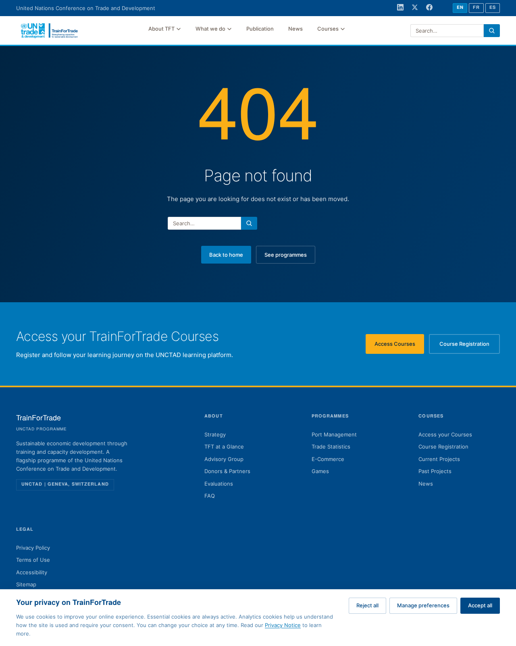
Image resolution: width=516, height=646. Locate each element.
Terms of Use (33, 560)
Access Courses (399, 346)
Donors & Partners (227, 471)
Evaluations (218, 483)
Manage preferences (423, 605)
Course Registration (469, 346)
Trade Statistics (331, 446)
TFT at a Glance (224, 446)
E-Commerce (328, 459)
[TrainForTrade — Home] (49, 31)
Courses (328, 28)
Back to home (226, 254)
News (295, 28)
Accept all (480, 605)
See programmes (285, 254)
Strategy (215, 434)
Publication (260, 28)
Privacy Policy (33, 547)
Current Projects (439, 459)
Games (320, 471)
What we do (210, 28)
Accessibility (31, 572)
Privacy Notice (283, 625)
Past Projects (435, 471)
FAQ (209, 495)
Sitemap (26, 584)
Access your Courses (445, 434)
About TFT (161, 28)
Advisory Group (223, 459)
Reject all (367, 605)
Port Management (334, 434)
